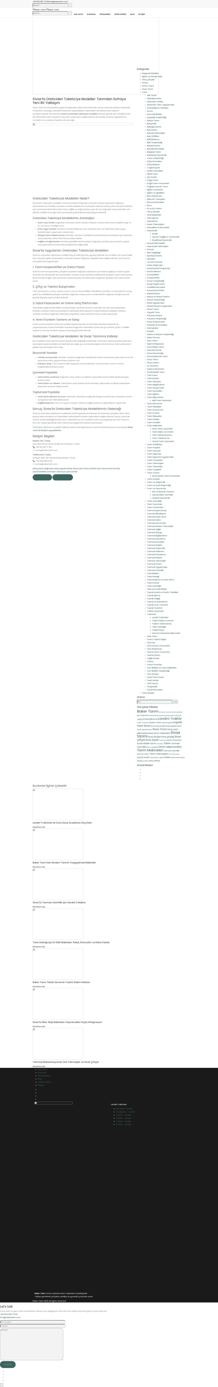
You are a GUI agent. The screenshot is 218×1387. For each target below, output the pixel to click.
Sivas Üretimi (153, 362)
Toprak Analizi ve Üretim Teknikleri (162, 592)
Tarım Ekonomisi (154, 403)
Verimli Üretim (153, 655)
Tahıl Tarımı (152, 375)
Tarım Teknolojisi (154, 466)
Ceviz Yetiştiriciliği (155, 158)
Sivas (147, 726)
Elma (149, 205)
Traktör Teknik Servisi (161, 623)
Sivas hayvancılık (158, 726)
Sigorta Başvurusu (155, 343)
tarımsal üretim (143, 754)
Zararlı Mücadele (154, 689)
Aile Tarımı (152, 95)
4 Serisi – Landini (123, 1115)
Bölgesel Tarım (154, 152)
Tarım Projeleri (153, 447)
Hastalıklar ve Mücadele (158, 227)
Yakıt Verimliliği (159, 627)
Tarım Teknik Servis (161, 438)
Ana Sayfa (78, 14)
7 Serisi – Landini (123, 1124)
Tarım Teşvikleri (154, 469)
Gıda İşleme (152, 218)
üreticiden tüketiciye (56, 471)
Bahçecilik (151, 123)
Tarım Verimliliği (154, 501)
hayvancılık (153, 715)
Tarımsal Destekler (155, 542)
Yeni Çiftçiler (153, 674)
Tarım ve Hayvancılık (156, 488)
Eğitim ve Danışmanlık (152, 76)
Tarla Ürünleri (153, 582)
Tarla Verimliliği (154, 586)
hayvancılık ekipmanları (166, 715)
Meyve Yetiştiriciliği (156, 299)
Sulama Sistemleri (155, 369)
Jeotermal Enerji (154, 262)
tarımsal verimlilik (171, 750)
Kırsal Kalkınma (154, 271)
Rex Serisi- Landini (124, 1108)
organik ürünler (66, 468)
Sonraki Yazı (63, 477)
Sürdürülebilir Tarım (156, 372)
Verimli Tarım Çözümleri (163, 441)
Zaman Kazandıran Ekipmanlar (166, 633)
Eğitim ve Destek (155, 189)
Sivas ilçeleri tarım (174, 726)
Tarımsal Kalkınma (155, 551)
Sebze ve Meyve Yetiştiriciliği (160, 334)
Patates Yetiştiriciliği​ (156, 318)
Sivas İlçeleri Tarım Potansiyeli (166, 476)
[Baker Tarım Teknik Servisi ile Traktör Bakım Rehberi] (58, 963)
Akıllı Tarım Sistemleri (161, 400)
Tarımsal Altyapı (154, 532)
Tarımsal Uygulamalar (157, 567)
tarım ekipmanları (170, 747)
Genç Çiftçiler (148, 79)
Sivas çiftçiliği (167, 736)
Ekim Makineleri (142, 715)
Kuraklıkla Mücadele (156, 287)
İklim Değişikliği (153, 252)
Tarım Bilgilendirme (156, 384)
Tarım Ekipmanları (155, 397)
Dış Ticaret (152, 177)
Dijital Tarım (152, 174)
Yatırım (150, 661)
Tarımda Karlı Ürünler (156, 523)
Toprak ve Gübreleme (157, 601)
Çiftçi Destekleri (154, 161)
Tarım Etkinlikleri (154, 406)
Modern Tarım (155, 722)
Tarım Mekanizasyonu (162, 435)
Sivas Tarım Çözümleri (162, 428)
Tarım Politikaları (154, 444)
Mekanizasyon (153, 293)
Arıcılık (155, 233)
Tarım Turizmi (153, 472)
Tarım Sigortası (154, 454)
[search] (50, 5)
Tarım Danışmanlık (155, 387)
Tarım (144, 92)
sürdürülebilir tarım (146, 743)
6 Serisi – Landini (123, 1121)
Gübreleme (152, 221)
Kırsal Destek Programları (158, 268)
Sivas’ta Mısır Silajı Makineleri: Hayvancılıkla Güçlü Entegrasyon (67, 1022)
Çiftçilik (145, 761)
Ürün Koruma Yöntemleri (158, 645)
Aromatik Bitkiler (154, 114)
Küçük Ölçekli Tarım (156, 284)
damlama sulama (165, 712)
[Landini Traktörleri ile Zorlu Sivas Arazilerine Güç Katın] (58, 804)
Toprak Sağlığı (153, 598)
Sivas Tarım (160, 729)
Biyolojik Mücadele (155, 148)
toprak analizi (143, 757)
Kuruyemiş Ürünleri (155, 290)
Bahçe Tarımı (153, 120)
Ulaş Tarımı (152, 636)
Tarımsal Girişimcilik (156, 548)
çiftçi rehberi (154, 760)
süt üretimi (160, 744)
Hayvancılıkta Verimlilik (162, 494)
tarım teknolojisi (174, 754)
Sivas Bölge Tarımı (155, 347)
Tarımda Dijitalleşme (156, 513)
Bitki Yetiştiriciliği (154, 142)
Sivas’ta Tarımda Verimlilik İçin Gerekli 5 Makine (59, 902)
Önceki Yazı (42, 477)
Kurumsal (91, 14)
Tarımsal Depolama (156, 538)
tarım (167, 743)
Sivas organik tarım (144, 729)
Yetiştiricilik (152, 686)
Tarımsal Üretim (154, 564)
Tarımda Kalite (154, 520)
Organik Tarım (153, 312)
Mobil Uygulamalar (155, 303)
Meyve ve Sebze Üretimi (158, 296)
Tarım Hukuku (153, 419)
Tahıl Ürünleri (153, 378)
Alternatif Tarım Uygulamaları (160, 104)
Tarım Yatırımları (154, 504)
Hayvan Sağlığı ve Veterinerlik (165, 237)
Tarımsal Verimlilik (155, 570)
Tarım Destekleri (154, 391)
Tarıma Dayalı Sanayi (156, 510)
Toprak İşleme (153, 595)
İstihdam (151, 259)
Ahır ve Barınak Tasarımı (163, 491)
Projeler (150, 331)
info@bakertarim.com (10, 1317)
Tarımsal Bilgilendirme (157, 535)
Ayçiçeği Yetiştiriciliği (156, 117)
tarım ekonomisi (104, 468)
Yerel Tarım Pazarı (155, 677)
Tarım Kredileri (153, 422)
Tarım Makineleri (154, 425)
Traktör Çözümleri (155, 611)
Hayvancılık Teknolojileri (157, 246)
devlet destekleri (177, 712)
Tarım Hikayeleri (154, 416)
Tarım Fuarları (153, 413)
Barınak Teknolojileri (156, 133)
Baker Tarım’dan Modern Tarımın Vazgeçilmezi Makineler (64, 862)
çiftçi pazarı (38, 468)
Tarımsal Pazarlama (156, 554)
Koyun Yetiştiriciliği (155, 281)
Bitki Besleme (153, 139)
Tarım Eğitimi (153, 394)
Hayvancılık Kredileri (156, 243)
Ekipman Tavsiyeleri (156, 199)
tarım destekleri (152, 747)
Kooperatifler (153, 277)
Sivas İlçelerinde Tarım (157, 356)
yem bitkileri (165, 757)
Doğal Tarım (152, 180)
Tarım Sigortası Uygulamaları (160, 457)
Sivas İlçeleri (152, 739)
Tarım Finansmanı (155, 409)
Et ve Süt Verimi (154, 208)
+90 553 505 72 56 (8, 1314)
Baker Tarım (147, 711)
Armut (150, 111)
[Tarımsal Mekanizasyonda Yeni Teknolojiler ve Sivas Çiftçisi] (58, 1043)
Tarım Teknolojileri (155, 463)
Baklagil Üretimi (154, 126)
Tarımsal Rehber (154, 557)
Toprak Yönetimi (154, 608)
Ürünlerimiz (105, 14)
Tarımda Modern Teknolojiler (160, 526)
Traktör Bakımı (154, 757)
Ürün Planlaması (154, 649)
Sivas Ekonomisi (154, 350)
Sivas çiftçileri (154, 736)
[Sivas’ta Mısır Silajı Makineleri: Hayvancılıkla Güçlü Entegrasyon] (58, 1003)
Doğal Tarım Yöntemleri (158, 183)
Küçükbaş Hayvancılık (162, 240)
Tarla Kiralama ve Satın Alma (160, 579)
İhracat (150, 249)
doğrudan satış (51, 468)
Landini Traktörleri (160, 617)
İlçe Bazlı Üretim (154, 255)
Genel (145, 82)
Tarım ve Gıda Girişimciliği (159, 485)
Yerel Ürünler (153, 680)
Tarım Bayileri (148, 693)
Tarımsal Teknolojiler (156, 560)
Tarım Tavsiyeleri (155, 460)
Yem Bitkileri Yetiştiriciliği (158, 671)
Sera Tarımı (152, 340)
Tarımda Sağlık (154, 529)
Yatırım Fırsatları (154, 664)
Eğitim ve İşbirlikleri (155, 192)
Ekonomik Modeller (155, 202)
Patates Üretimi (154, 315)
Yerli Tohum (152, 683)
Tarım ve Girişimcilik (156, 482)
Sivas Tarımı (147, 89)
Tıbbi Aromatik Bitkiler (157, 589)
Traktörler (151, 614)
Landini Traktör (170, 718)
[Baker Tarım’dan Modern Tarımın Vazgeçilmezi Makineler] (58, 844)
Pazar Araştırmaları (156, 321)
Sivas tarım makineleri (159, 733)
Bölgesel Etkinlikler (150, 73)
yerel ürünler (71, 471)
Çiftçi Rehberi (153, 164)
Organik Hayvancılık (161, 498)
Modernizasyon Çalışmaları (159, 306)
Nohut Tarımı (148, 86)
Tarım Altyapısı (154, 381)
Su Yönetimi (152, 365)
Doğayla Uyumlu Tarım (157, 186)
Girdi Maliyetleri (154, 214)
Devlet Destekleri (155, 170)
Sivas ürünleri (90, 468)
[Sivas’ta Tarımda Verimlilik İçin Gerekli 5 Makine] (58, 884)
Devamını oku (39, 827)
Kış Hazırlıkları (153, 274)
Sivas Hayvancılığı (155, 353)
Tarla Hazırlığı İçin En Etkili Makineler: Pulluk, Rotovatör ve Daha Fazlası (71, 942)
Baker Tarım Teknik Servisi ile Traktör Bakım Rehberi (61, 982)
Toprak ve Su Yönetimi (157, 604)
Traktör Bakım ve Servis (163, 620)
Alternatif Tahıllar (155, 101)
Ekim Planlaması (154, 196)
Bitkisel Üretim (153, 145)
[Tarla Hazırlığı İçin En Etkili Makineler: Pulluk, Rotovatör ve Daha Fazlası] (58, 924)
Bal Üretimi (152, 130)
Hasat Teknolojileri (155, 224)
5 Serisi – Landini (123, 1118)
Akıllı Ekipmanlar (154, 98)
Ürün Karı (151, 642)
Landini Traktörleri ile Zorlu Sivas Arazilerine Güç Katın (62, 822)
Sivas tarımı (78, 468)
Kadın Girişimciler (155, 265)
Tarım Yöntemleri (155, 507)
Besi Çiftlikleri (153, 136)
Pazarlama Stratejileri (157, 325)
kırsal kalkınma (150, 719)
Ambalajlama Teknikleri (157, 108)
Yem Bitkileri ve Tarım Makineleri (161, 667)
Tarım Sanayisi (153, 450)
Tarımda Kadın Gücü (156, 516)
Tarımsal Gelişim (154, 545)
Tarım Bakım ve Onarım (163, 432)
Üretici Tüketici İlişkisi (156, 639)
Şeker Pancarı (153, 337)
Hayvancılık (152, 230)
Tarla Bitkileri (153, 573)
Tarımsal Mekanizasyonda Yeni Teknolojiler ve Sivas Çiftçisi (66, 1062)
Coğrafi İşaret (153, 167)
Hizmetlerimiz (120, 14)
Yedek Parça (158, 630)
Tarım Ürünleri (153, 479)
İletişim (142, 14)
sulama (163, 740)
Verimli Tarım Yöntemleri (158, 652)
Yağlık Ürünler (153, 658)
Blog (132, 14)
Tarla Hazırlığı (153, 576)
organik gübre (167, 722)
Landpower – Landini (125, 1111)
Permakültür (152, 328)
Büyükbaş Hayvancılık (157, 155)
